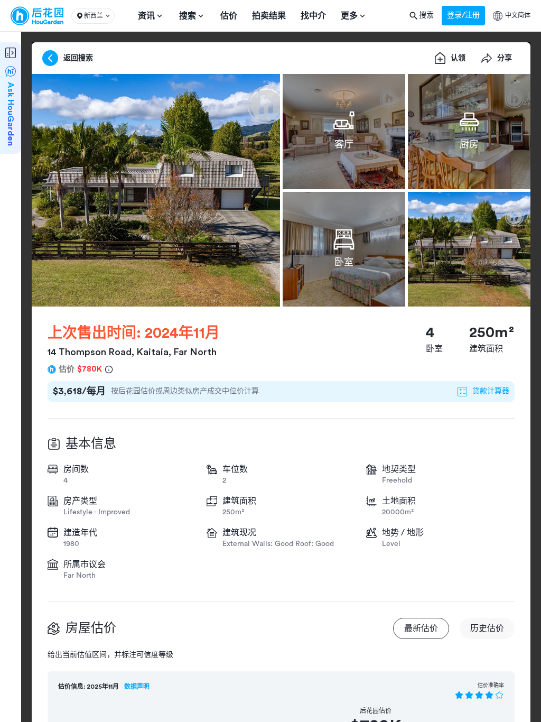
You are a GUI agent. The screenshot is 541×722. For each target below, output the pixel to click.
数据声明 (137, 686)
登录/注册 (463, 15)
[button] (93, 16)
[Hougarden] (37, 15)
